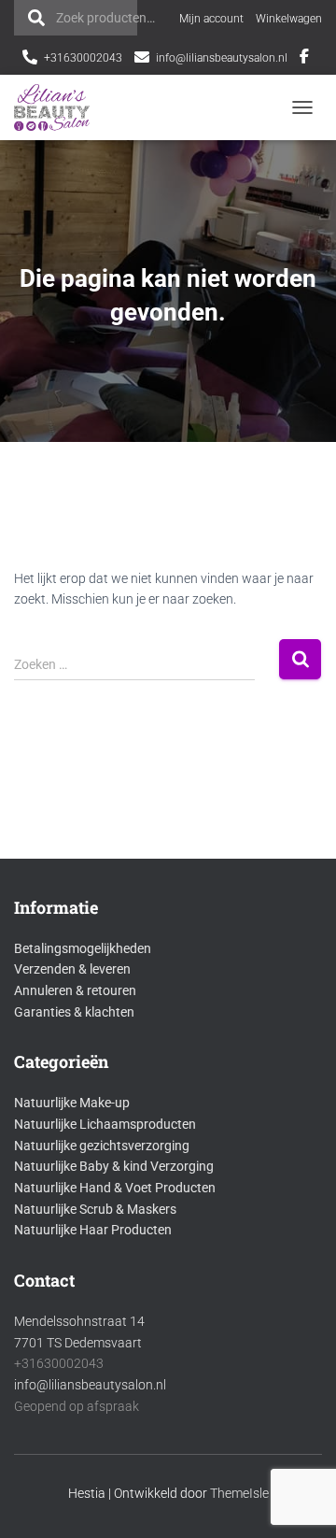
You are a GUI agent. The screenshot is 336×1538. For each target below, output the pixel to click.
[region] (168, 1428)
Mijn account (211, 18)
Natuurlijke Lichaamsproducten (105, 1124)
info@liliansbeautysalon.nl (221, 57)
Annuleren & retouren (75, 990)
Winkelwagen (289, 18)
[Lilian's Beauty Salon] (59, 107)
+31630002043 (83, 57)
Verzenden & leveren (72, 968)
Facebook (304, 58)
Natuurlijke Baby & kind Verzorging (114, 1166)
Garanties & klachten (74, 1011)
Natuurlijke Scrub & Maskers (95, 1209)
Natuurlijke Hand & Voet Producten (115, 1187)
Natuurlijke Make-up (72, 1102)
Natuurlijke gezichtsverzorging (101, 1145)
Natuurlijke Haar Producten (93, 1229)
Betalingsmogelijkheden (82, 948)
